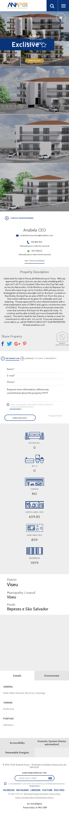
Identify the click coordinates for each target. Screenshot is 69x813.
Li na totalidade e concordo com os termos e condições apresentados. (31, 406)
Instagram (22, 790)
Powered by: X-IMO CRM (34, 807)
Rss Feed (59, 790)
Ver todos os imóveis (34, 261)
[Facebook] (3, 344)
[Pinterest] (25, 344)
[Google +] (17, 344)
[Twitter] (9, 344)
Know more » (16, 409)
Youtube (47, 790)
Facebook (9, 790)
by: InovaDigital (34, 803)
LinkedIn (35, 790)
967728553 (36, 251)
